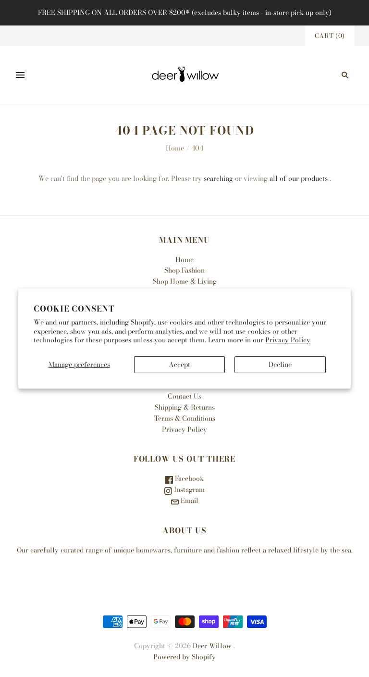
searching (218, 178)
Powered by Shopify (184, 657)
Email (188, 500)
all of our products (299, 178)
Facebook (188, 478)
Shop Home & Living (185, 281)
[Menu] (20, 75)
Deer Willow (212, 645)
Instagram (188, 489)
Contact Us (184, 396)
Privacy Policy (287, 340)
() (330, 35)
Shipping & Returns (185, 407)
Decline (280, 364)
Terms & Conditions (184, 418)
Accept (179, 364)
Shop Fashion (184, 270)
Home (175, 148)
